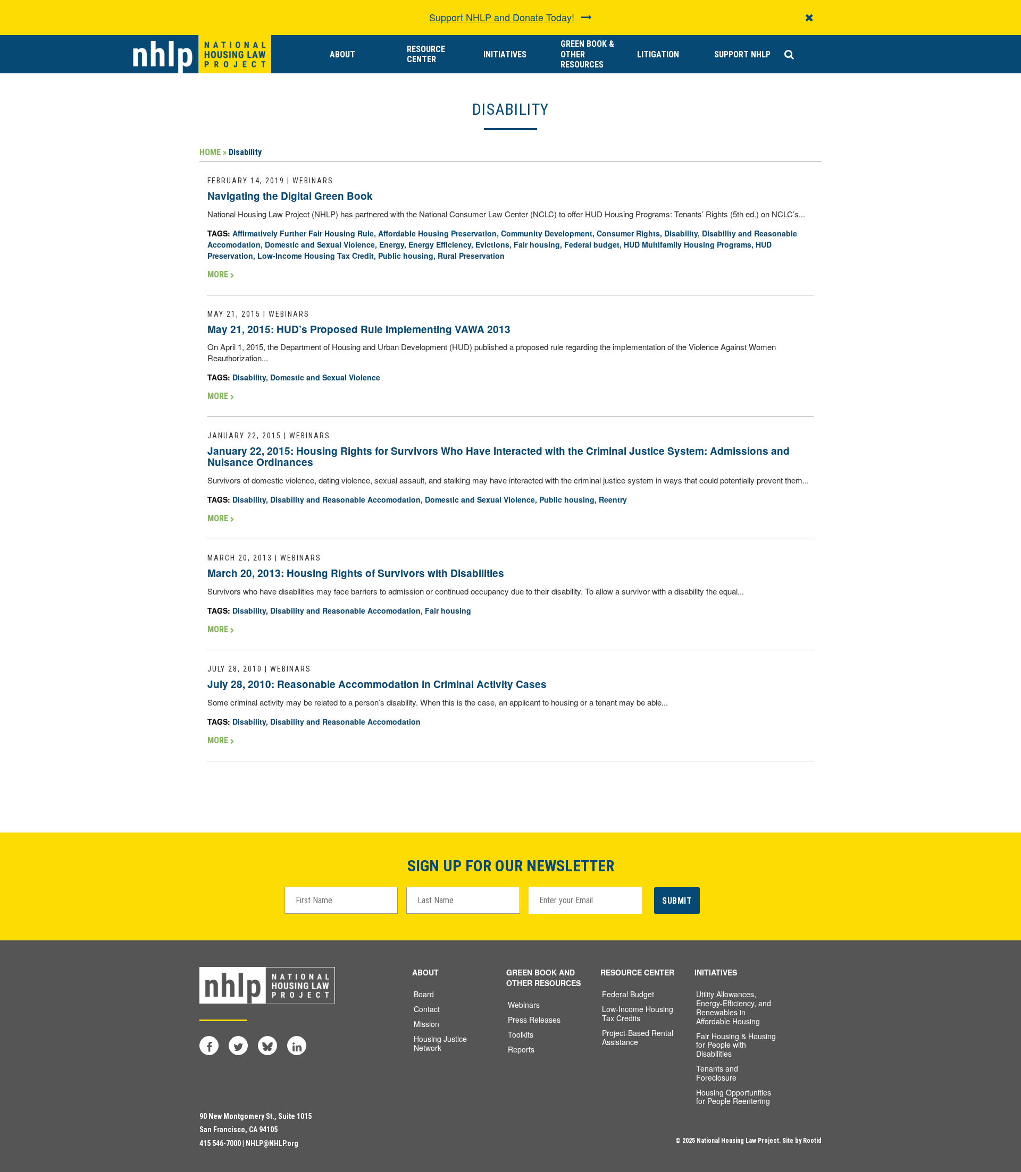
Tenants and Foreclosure (717, 1073)
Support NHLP (742, 54)
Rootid (812, 1140)
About (342, 54)
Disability (681, 233)
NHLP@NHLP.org (272, 1143)
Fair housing (537, 244)
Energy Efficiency (439, 244)
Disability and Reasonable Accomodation (345, 499)
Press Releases (534, 1019)
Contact (427, 1009)
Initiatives (504, 54)
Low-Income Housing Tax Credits (637, 1013)
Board (424, 994)
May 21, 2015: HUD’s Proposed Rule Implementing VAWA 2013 (358, 329)
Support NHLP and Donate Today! (501, 17)
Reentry (613, 499)
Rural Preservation (471, 255)
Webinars (524, 1004)
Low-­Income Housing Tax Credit (315, 255)
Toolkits (520, 1034)
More (218, 274)
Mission (426, 1023)
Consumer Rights (628, 233)
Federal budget (592, 244)
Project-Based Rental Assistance (637, 1037)
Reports (521, 1049)
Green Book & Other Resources (587, 54)
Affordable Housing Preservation (437, 233)
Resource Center (426, 54)
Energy (391, 244)
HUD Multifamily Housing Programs (687, 244)
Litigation (658, 54)
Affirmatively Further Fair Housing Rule (303, 233)
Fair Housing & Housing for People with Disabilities (736, 1045)
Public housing (405, 255)
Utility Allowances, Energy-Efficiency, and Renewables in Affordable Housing (733, 1007)
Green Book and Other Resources (543, 977)
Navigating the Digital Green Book (290, 196)
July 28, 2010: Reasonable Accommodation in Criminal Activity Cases (377, 684)
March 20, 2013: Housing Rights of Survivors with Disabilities (355, 573)
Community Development (546, 233)
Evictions (492, 244)
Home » (213, 152)
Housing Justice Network (440, 1043)
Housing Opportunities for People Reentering (733, 1097)
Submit (677, 901)
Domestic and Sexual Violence (320, 244)
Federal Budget (628, 994)
